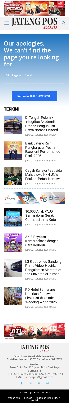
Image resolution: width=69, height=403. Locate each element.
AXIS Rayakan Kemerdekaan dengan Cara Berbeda (41, 241)
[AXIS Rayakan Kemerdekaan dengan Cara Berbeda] (13, 242)
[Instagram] (30, 383)
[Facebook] (21, 383)
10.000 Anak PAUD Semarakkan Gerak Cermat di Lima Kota (40, 215)
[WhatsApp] (47, 383)
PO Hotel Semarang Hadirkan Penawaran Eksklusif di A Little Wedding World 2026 (41, 295)
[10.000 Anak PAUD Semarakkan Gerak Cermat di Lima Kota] (13, 217)
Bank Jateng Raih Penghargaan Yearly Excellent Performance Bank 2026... (42, 149)
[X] (38, 383)
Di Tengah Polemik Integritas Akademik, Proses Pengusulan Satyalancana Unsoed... (42, 124)
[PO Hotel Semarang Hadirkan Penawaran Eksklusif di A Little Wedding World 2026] (13, 296)
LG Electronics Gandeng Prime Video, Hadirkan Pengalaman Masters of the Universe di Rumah (43, 267)
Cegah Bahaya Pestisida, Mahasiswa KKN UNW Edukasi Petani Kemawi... (44, 174)
